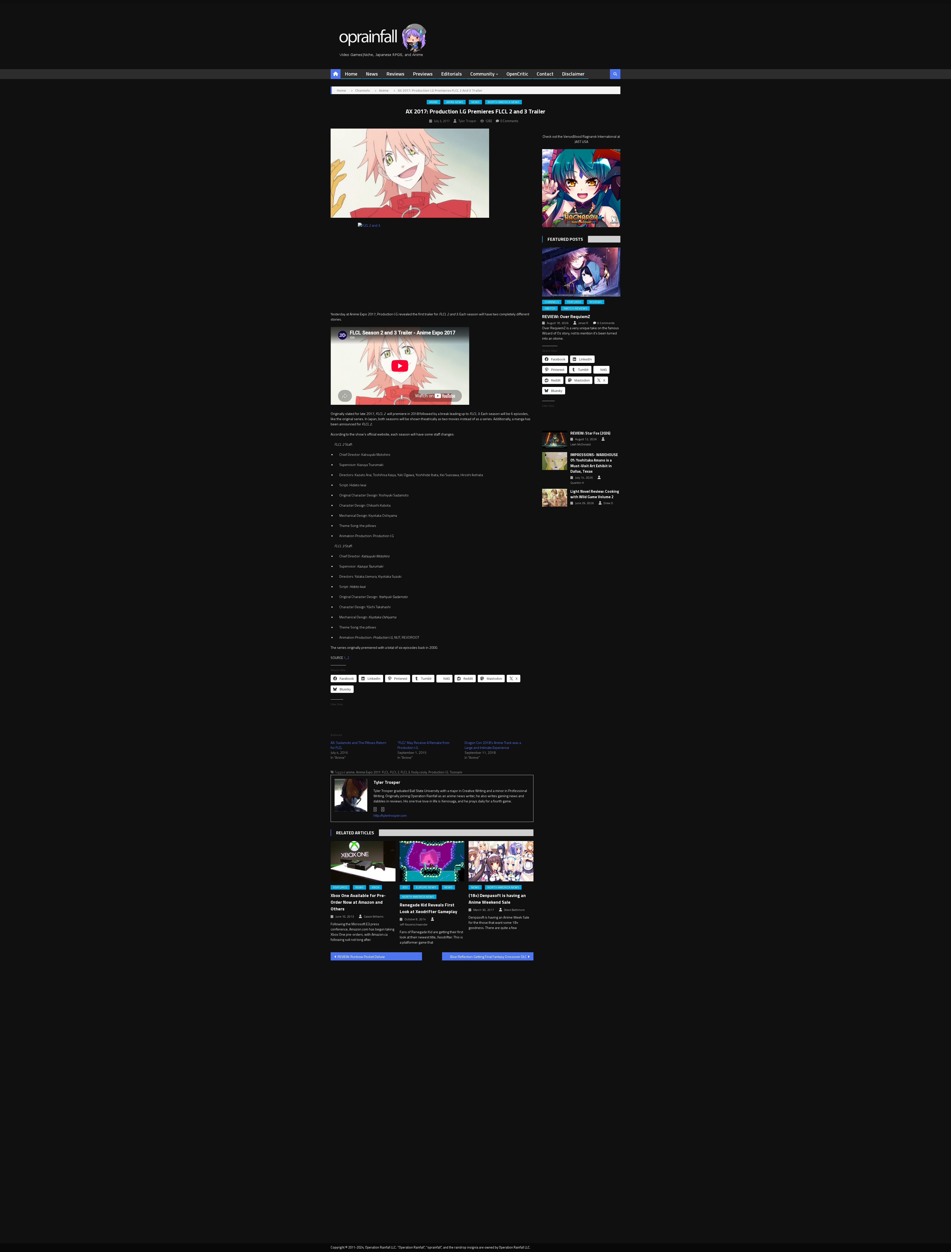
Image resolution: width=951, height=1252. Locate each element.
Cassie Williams (373, 916)
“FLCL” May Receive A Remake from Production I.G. (423, 745)
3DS (405, 887)
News (372, 74)
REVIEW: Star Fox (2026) (590, 433)
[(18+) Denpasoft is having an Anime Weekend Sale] (501, 861)
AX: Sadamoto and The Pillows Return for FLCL (358, 745)
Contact (545, 74)
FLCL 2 (394, 772)
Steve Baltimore (514, 910)
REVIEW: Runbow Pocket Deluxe (361, 956)
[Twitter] (383, 809)
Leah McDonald (580, 444)
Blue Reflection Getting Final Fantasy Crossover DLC (488, 956)
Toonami (456, 772)
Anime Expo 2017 (368, 772)
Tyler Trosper (467, 120)
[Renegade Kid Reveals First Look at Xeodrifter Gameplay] (432, 861)
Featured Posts (565, 239)
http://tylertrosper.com (390, 815)
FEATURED (340, 887)
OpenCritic (517, 74)
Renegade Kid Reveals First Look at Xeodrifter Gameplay (428, 908)
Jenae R (583, 323)
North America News (503, 102)
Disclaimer (573, 74)
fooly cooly (419, 772)
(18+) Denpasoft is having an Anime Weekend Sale (497, 898)
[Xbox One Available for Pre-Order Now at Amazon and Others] (363, 861)
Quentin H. (577, 483)
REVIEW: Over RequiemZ (566, 316)
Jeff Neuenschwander (413, 924)
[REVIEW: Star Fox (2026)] (554, 439)
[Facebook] (375, 809)
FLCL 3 (405, 772)
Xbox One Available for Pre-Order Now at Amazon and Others (358, 902)
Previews (423, 74)
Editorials (451, 74)
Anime (433, 102)
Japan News (454, 102)
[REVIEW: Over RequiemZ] (581, 271)
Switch (550, 308)
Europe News (426, 887)
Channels (552, 302)
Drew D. (609, 503)
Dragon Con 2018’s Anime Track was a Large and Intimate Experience (493, 745)
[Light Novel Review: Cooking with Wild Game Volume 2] (554, 498)
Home (351, 74)
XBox (375, 887)
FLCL (385, 772)
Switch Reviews (575, 308)
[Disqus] (432, 1027)
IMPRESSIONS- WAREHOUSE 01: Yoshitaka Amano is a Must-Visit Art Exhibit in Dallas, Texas (594, 463)
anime (350, 772)
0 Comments (509, 120)
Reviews (395, 74)
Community (482, 74)
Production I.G (438, 772)
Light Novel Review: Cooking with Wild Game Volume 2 (594, 494)
